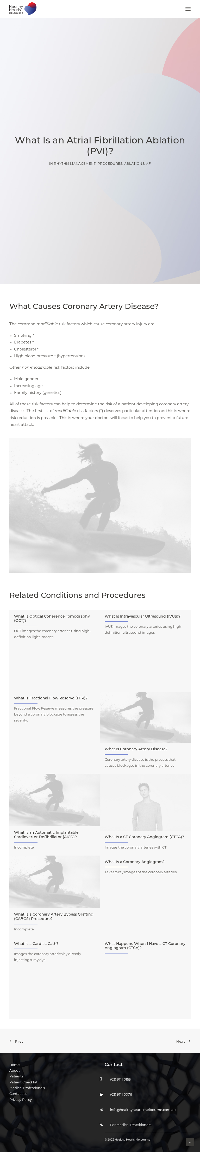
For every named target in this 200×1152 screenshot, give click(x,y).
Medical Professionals (27, 1088)
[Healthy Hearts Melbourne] (22, 8)
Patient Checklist (23, 1082)
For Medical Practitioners (130, 1125)
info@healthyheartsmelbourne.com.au (143, 1110)
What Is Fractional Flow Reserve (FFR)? (51, 698)
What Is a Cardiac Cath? (36, 944)
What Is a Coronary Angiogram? (135, 862)
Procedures (110, 163)
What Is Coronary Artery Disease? (136, 749)
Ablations (134, 163)
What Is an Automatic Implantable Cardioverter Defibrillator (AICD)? (46, 835)
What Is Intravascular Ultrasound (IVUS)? (142, 617)
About (14, 1070)
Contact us (18, 1094)
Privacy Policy (20, 1100)
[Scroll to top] (190, 1142)
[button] (188, 9)
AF (148, 163)
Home (14, 1065)
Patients (16, 1076)
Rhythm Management (75, 163)
